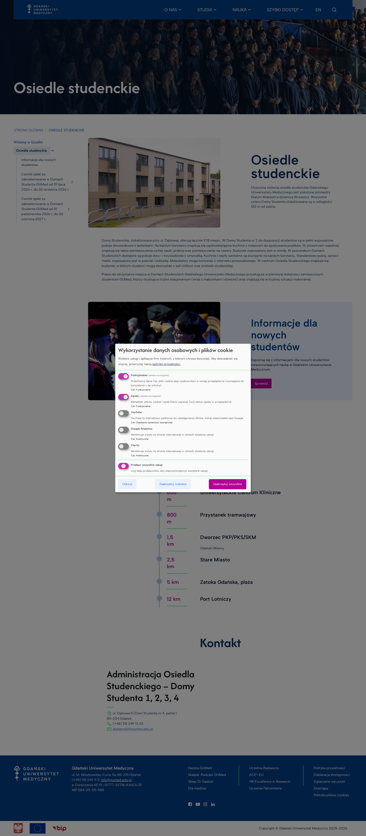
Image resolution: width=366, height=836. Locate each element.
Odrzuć (127, 484)
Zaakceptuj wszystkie (227, 484)
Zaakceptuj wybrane (172, 484)
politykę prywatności (166, 364)
